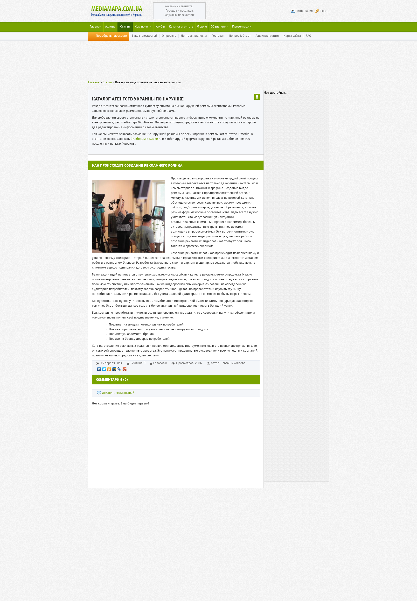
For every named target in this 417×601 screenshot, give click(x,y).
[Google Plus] (124, 369)
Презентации (241, 26)
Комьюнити (143, 26)
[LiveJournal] (119, 369)
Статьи (125, 26)
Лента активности (194, 35)
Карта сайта (292, 35)
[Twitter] (104, 369)
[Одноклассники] (109, 369)
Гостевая (218, 35)
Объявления (219, 26)
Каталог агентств (181, 26)
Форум (202, 26)
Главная (93, 82)
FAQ (308, 35)
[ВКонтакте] (99, 369)
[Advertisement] (208, 61)
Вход (323, 11)
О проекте (169, 35)
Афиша (110, 26)
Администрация (267, 35)
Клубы (160, 26)
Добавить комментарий (118, 393)
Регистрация (304, 11)
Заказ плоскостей (144, 35)
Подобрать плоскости (111, 35)
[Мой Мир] (114, 369)
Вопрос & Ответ (240, 35)
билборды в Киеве (144, 139)
